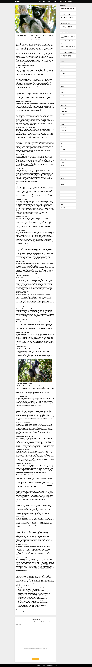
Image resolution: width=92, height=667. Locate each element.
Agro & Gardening (64, 191)
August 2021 (63, 133)
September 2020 (64, 168)
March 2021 (63, 149)
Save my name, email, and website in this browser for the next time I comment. (35, 648)
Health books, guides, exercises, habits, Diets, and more (33, 514)
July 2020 (62, 175)
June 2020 (62, 178)
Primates (62, 201)
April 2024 (62, 70)
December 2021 (63, 121)
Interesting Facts (64, 198)
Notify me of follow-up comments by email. (35, 652)
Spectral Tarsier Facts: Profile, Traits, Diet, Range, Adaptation (68, 42)
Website (18, 644)
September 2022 (64, 111)
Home (40, 1)
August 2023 (63, 92)
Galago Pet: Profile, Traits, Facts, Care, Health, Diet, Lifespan (68, 36)
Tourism (62, 204)
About (44, 1)
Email (37, 639)
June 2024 (62, 63)
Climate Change (63, 194)
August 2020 (63, 171)
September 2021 (64, 130)
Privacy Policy (54, 1)
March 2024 (63, 73)
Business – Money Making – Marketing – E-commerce (34, 485)
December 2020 (63, 159)
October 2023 (63, 89)
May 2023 (62, 98)
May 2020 (62, 181)
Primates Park (18, 1)
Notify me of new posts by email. (35, 656)
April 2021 (62, 146)
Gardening (70, 1)
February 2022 (63, 117)
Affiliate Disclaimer (62, 1)
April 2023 (62, 102)
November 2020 (63, 162)
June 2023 (62, 95)
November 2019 (63, 184)
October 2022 (63, 108)
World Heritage (63, 207)
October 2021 (63, 127)
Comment (18, 624)
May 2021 (62, 143)
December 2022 (63, 105)
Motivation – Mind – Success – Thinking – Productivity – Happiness (35, 460)
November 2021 (63, 124)
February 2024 (63, 76)
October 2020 (63, 165)
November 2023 (63, 86)
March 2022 (63, 114)
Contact (48, 1)
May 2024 (62, 67)
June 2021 (62, 140)
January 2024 (63, 79)
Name (18, 639)
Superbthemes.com (53, 665)
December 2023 (63, 82)
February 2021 (63, 152)
